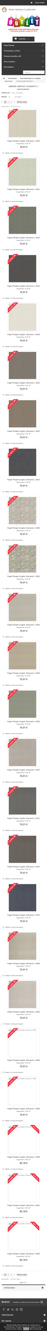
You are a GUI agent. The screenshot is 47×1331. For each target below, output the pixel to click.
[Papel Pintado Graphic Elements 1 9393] (22, 1091)
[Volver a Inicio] (4, 78)
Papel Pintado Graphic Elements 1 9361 (23, 1205)
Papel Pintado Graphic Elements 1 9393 (23, 1109)
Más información (35, 1329)
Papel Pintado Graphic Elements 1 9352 (23, 625)
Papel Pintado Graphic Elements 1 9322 (23, 431)
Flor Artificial (8, 67)
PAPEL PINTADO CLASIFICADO (22, 10)
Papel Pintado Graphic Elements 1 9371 (23, 818)
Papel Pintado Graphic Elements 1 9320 (23, 334)
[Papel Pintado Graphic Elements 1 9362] (22, 1236)
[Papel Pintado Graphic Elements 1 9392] (22, 1042)
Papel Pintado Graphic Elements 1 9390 (23, 964)
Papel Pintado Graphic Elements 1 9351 (23, 576)
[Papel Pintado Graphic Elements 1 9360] (22, 1139)
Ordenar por (6, 93)
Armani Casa (8, 81)
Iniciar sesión (39, 2)
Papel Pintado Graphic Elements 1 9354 (23, 722)
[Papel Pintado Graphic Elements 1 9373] (22, 897)
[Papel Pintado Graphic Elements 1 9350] (22, 510)
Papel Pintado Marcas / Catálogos (30, 78)
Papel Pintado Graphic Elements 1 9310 (23, 141)
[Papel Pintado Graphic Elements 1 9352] (22, 607)
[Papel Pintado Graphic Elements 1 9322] (22, 413)
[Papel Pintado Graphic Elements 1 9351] (22, 559)
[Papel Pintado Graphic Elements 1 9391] (22, 994)
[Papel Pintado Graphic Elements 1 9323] (22, 462)
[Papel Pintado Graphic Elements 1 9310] (22, 123)
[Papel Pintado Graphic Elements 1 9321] (22, 365)
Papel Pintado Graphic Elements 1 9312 (23, 238)
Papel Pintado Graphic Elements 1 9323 (23, 480)
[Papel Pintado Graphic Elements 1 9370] (22, 752)
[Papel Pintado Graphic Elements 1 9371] (22, 801)
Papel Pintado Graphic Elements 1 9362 (23, 1254)
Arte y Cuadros (9, 61)
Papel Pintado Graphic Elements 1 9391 (23, 1012)
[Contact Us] (31, 2)
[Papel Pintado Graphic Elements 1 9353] (22, 655)
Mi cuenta (6, 1321)
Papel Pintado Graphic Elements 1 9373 (23, 915)
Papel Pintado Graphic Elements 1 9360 (23, 1157)
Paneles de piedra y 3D (12, 56)
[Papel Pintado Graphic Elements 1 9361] (22, 1188)
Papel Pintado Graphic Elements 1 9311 (23, 189)
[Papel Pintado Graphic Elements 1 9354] (22, 704)
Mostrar (4, 97)
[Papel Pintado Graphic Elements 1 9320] (22, 317)
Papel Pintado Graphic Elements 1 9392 (23, 1060)
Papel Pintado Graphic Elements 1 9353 (23, 673)
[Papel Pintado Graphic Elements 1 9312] (22, 220)
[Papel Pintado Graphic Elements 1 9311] (22, 172)
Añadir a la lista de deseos (14, 153)
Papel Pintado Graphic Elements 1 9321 (23, 383)
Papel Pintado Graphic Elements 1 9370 (23, 770)
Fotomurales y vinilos (12, 51)
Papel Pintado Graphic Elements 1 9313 (23, 286)
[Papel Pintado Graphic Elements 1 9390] (22, 946)
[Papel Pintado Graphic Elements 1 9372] (22, 849)
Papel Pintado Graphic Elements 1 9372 (23, 867)
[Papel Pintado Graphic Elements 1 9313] (22, 268)
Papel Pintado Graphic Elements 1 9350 (23, 528)
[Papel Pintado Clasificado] (4, 9)
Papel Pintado (9, 45)
